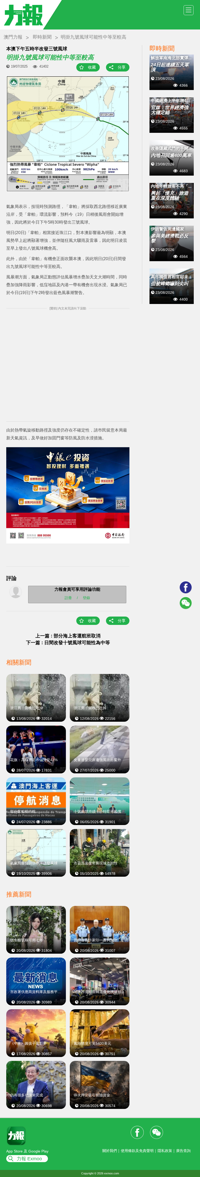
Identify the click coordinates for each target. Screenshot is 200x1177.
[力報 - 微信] (185, 603)
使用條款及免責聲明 (137, 1151)
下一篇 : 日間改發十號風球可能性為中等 (68, 642)
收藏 (92, 67)
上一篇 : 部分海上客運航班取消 (68, 635)
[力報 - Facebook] (185, 587)
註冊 (68, 597)
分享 (122, 67)
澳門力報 (13, 37)
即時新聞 (42, 37)
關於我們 (109, 1151)
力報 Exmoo (29, 1158)
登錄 (86, 597)
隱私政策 (165, 1151)
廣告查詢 (183, 1151)
